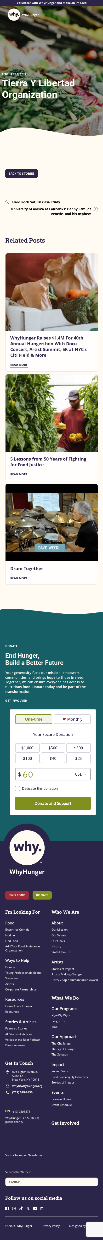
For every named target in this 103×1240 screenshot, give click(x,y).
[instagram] (15, 1207)
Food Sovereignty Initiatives (70, 1077)
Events (58, 1092)
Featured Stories (16, 1028)
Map (54, 1027)
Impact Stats (60, 1071)
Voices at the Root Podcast (22, 1040)
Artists (9, 984)
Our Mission (60, 930)
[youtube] (36, 1207)
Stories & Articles (20, 1021)
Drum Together (26, 568)
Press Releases (15, 1045)
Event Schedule (62, 1105)
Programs (58, 1021)
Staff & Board (60, 952)
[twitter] (29, 1207)
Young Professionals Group (23, 973)
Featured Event (62, 1099)
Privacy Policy (51, 1226)
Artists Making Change (67, 974)
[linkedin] (43, 1207)
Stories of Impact (63, 969)
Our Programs (65, 1008)
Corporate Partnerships (21, 989)
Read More (19, 365)
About (57, 923)
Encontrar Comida (17, 930)
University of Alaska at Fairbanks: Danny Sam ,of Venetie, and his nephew (51, 211)
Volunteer (11, 978)
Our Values (59, 935)
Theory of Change (63, 1049)
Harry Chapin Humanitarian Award (75, 980)
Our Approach (65, 1036)
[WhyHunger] (23, 14)
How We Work (61, 1015)
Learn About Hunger (18, 1006)
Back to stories (22, 174)
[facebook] (8, 1207)
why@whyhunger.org (27, 1086)
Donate (10, 967)
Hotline (10, 935)
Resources (14, 999)
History (56, 946)
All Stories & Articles (18, 1034)
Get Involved (16, 701)
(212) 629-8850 (22, 1092)
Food (10, 923)
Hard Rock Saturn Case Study (36, 202)
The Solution (60, 1054)
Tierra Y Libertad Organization (38, 89)
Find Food (17, 895)
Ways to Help (17, 960)
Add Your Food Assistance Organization (22, 948)
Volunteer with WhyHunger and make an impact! (51, 3)
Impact (58, 1064)
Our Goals (58, 941)
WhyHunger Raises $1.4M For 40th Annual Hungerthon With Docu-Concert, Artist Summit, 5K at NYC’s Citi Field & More (48, 346)
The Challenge (61, 1043)
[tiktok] (22, 1207)
